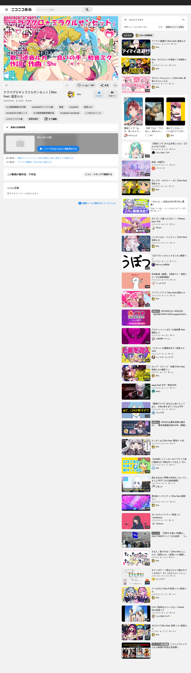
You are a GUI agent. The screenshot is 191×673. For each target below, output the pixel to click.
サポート (112, 96)
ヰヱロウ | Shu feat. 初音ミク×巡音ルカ (169, 627)
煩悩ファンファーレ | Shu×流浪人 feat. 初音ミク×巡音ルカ (45, 158)
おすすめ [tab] (127, 35)
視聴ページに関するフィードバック (99, 203)
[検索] (88, 10)
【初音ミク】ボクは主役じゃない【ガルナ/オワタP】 (169, 145)
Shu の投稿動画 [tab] (146, 35)
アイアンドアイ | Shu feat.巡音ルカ (168, 292)
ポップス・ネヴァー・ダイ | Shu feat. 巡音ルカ (169, 182)
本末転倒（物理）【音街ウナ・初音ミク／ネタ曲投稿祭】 (169, 275)
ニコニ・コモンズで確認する (98, 174)
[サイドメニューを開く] (7, 10)
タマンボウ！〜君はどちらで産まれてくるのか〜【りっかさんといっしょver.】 (169, 571)
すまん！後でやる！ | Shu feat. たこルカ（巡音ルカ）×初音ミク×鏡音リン (169, 553)
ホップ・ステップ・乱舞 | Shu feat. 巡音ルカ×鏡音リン (168, 368)
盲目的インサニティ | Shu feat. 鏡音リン (169, 497)
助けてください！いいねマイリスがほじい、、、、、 (174, 129)
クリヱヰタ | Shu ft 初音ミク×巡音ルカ (169, 590)
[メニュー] (115, 85)
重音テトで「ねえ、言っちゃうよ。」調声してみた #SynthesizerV (133, 129)
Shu (79, 94)
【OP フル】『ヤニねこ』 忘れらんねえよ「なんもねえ (154, 129)
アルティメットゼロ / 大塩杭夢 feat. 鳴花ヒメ (168, 331)
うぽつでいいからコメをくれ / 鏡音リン (169, 257)
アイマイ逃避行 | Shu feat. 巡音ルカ (36, 162)
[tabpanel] (154, 349)
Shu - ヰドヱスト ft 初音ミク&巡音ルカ (169, 61)
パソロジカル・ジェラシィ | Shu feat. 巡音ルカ (169, 238)
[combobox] (59, 10)
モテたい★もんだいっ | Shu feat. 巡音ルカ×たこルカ (169, 79)
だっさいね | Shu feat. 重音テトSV (168, 440)
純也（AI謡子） (159, 162)
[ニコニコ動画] (21, 9)
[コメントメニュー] (183, 20)
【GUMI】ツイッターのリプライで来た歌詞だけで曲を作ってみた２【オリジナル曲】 (169, 460)
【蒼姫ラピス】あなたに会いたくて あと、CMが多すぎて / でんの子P (169, 405)
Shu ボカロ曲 (44, 137)
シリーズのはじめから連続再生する (60, 148)
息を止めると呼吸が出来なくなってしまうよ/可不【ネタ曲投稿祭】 (169, 479)
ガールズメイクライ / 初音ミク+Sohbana (166, 516)
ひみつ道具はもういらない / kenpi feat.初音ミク (168, 608)
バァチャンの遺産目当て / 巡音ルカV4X (168, 349)
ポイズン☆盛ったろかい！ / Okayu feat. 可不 (168, 220)
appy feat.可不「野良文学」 (165, 385)
